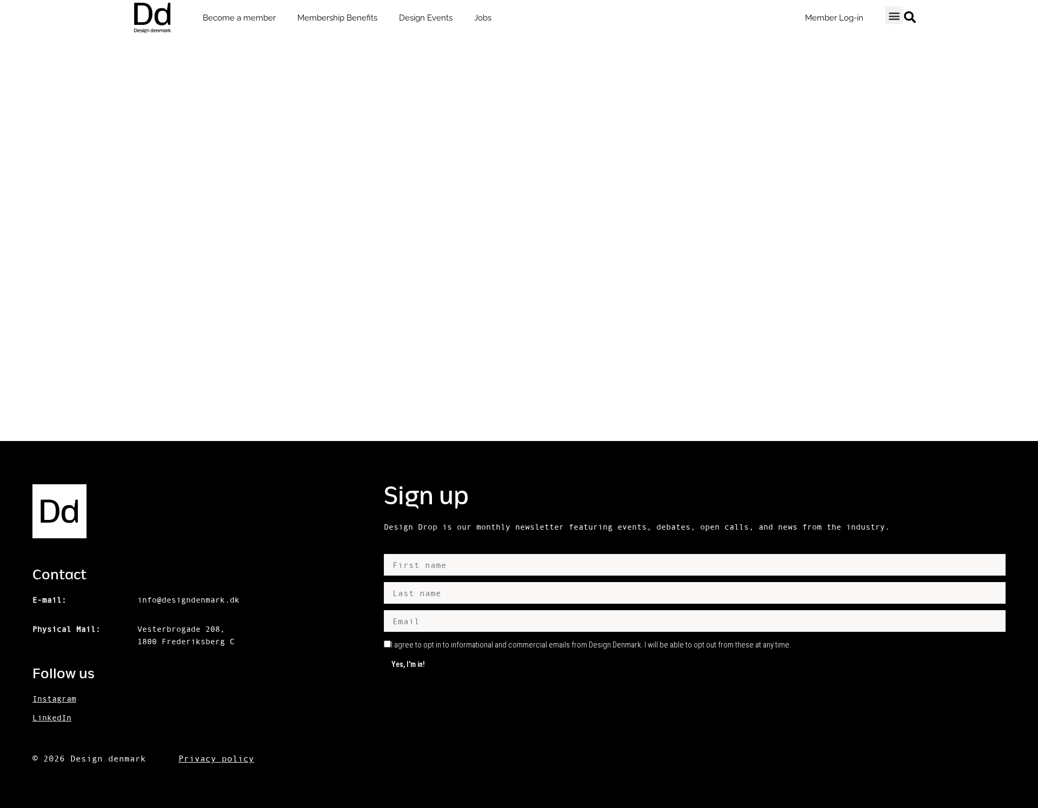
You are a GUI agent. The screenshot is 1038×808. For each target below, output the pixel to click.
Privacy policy (216, 758)
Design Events (426, 18)
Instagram (54, 698)
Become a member (239, 18)
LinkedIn (51, 717)
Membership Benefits (337, 18)
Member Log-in (834, 18)
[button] (894, 15)
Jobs (482, 18)
